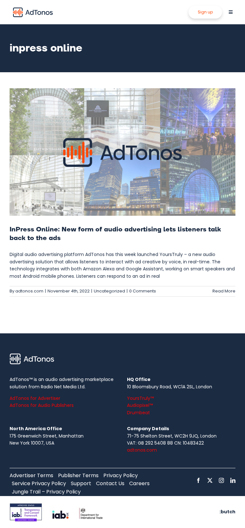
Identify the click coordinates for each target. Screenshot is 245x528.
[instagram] (221, 480)
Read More (223, 291)
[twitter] (209, 480)
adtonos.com (29, 291)
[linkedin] (232, 480)
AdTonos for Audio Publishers (42, 405)
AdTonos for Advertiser (35, 398)
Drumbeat (138, 412)
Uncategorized (109, 291)
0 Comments (142, 291)
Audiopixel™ (140, 405)
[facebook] (198, 480)
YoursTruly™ (140, 398)
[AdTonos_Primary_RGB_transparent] (33, 8)
